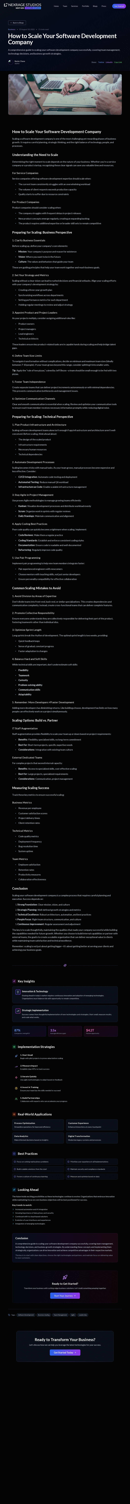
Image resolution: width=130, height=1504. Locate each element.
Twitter (101, 62)
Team (65, 6)
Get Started (119, 6)
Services (74, 6)
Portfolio (85, 6)
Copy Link (118, 62)
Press (104, 6)
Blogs (95, 6)
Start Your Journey (63, 1295)
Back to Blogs (18, 23)
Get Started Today (63, 1352)
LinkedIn (109, 62)
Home (56, 6)
